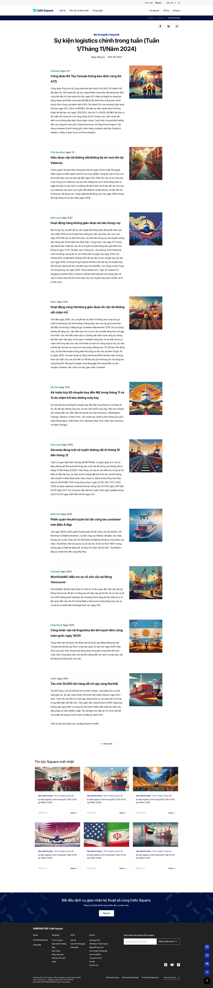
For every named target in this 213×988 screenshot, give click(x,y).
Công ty (176, 10)
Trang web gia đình (169, 977)
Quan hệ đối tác (95, 954)
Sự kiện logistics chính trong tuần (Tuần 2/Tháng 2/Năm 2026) (155, 856)
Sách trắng (56, 951)
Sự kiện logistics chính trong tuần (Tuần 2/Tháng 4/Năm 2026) (155, 801)
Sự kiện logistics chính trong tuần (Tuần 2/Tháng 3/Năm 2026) (106, 856)
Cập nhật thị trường (174, 18)
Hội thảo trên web (58, 958)
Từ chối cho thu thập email (150, 977)
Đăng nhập (149, 3)
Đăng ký (106, 913)
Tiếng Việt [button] (169, 3)
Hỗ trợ (166, 10)
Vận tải (62, 10)
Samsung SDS (94, 940)
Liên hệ (73, 940)
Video (54, 962)
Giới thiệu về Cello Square (98, 944)
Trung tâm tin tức (95, 958)
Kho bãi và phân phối (79, 10)
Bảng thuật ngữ (57, 954)
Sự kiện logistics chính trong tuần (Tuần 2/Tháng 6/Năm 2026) (57, 801)
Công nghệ (98, 10)
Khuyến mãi (93, 965)
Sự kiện (92, 962)
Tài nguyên (154, 10)
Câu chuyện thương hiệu (98, 951)
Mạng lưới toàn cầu (96, 947)
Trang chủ (151, 18)
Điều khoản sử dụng (112, 977)
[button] (43, 10)
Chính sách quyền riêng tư (130, 977)
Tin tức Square (57, 940)
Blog (53, 947)
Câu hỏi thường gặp (77, 944)
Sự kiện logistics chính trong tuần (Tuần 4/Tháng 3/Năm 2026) (57, 856)
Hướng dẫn (74, 947)
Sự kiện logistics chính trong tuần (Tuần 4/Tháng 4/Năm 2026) (106, 801)
